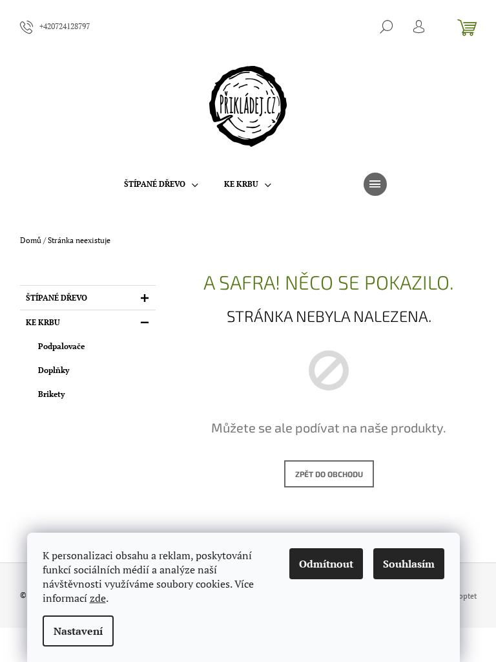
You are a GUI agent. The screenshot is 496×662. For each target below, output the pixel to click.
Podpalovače (61, 346)
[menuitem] (161, 184)
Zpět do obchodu (329, 473)
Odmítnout (326, 564)
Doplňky (53, 370)
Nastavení (78, 631)
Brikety (51, 394)
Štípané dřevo (56, 298)
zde (98, 598)
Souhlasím (409, 564)
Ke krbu (43, 322)
